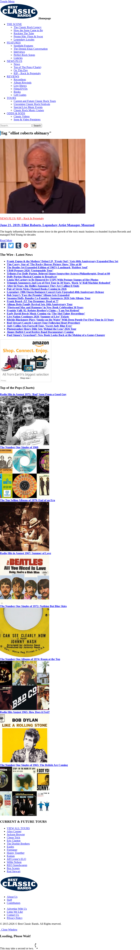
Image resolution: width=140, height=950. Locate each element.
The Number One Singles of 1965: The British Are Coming (34, 765)
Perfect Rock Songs (24, 54)
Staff (9, 899)
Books (17, 91)
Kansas (11, 856)
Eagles (10, 846)
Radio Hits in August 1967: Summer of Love (25, 553)
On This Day (21, 70)
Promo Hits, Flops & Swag (28, 36)
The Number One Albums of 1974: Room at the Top (30, 659)
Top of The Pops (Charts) (27, 67)
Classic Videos (22, 116)
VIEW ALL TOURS (18, 828)
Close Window (8, 929)
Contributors (13, 902)
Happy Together (15, 852)
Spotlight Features (23, 45)
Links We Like (15, 911)
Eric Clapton (13, 840)
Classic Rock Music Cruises (29, 110)
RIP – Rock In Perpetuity (27, 73)
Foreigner (12, 849)
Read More (6, 240)
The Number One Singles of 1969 (19, 447)
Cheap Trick (13, 837)
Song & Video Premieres (27, 119)
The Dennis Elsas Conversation (31, 48)
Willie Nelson (14, 862)
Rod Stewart (13, 871)
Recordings (20, 79)
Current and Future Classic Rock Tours (35, 101)
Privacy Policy (15, 918)
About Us (12, 896)
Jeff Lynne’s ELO (16, 859)
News (17, 64)
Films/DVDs (20, 88)
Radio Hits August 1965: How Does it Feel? (25, 712)
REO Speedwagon (17, 865)
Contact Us (13, 914)
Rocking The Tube (24, 33)
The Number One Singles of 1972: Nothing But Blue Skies (33, 606)
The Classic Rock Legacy (27, 27)
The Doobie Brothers (18, 843)
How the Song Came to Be (28, 30)
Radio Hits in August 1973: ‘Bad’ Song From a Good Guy (33, 394)
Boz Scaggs (13, 868)
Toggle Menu (7, 1)
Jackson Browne (16, 834)
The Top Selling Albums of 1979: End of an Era (27, 500)
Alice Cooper (14, 831)
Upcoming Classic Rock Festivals (32, 104)
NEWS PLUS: (8, 218)
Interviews (19, 51)
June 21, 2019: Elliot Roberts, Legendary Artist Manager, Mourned (47, 225)
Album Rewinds (22, 82)
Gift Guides (20, 94)
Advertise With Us (17, 908)
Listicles (18, 58)
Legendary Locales (24, 39)
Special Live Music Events (28, 107)
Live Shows (20, 85)
